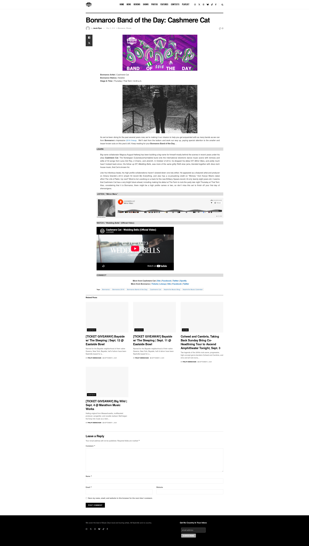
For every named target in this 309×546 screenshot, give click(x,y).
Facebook (166, 280)
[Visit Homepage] (89, 5)
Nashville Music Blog (172, 289)
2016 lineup (131, 140)
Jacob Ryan (97, 28)
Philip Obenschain (94, 358)
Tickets (154, 283)
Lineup (163, 283)
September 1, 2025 (110, 423)
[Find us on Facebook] (215, 4)
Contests (175, 4)
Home (122, 4)
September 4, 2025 (110, 358)
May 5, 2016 (110, 28)
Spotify (183, 280)
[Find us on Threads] (203, 4)
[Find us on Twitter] (199, 4)
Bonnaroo (121, 28)
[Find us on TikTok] (212, 4)
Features (164, 4)
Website (159, 487)
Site (159, 280)
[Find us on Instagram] (195, 4)
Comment (90, 446)
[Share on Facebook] (89, 37)
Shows (146, 4)
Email (89, 487)
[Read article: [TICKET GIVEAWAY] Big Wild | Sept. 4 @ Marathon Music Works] (107, 382)
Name (89, 476)
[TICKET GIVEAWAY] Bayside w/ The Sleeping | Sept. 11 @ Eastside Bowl (152, 340)
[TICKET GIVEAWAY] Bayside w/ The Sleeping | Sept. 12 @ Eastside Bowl (105, 340)
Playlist (185, 4)
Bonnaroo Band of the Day (137, 289)
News (129, 4)
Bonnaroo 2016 (118, 289)
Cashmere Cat (155, 289)
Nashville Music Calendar (193, 289)
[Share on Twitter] (89, 43)
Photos (154, 4)
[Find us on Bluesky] (208, 4)
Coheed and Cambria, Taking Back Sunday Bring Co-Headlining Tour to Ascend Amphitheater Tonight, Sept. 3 (200, 342)
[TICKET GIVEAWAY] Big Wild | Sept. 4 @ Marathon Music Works (106, 405)
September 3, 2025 (205, 362)
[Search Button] (222, 4)
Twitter (176, 280)
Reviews (137, 4)
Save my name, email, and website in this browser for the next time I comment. (120, 498)
